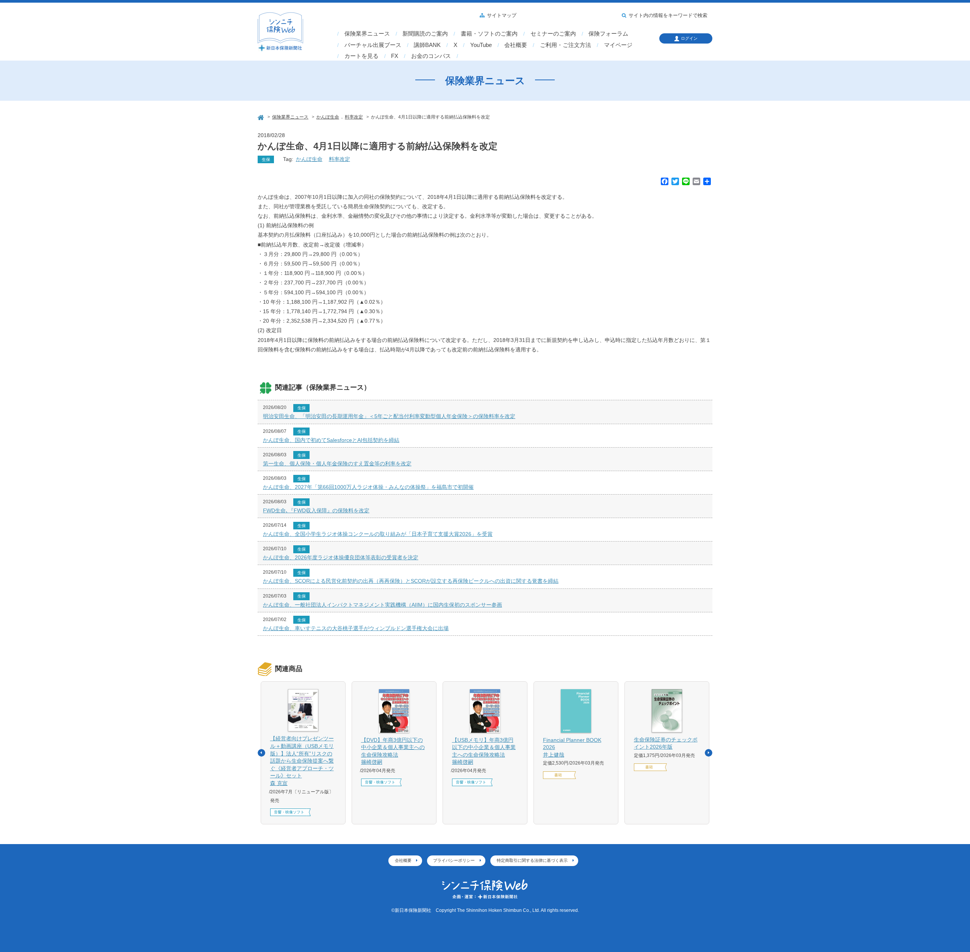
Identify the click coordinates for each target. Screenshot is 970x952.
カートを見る (361, 56)
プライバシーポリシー (454, 860)
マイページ (618, 45)
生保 (266, 159)
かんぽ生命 (309, 159)
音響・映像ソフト (289, 812)
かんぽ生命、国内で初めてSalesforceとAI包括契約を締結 (331, 440)
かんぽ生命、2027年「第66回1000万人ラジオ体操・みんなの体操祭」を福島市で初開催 (368, 487)
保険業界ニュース (367, 34)
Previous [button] (261, 753)
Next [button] (708, 753)
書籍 (558, 775)
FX (394, 56)
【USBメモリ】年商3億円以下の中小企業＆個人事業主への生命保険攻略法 (484, 751)
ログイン (689, 38)
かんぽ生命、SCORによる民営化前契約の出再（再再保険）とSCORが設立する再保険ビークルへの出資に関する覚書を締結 (411, 581)
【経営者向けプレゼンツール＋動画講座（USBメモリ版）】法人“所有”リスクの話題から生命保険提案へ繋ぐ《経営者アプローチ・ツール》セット (302, 760)
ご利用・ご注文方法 (565, 45)
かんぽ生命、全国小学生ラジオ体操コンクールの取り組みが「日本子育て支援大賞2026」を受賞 (378, 534)
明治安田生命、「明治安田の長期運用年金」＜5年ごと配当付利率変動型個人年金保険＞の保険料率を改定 (389, 416)
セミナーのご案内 (553, 34)
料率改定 (339, 159)
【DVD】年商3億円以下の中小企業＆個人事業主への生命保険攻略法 (393, 751)
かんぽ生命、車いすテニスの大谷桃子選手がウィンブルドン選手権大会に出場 (356, 628)
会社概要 (515, 45)
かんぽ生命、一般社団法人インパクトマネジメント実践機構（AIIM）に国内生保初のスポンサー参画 (382, 605)
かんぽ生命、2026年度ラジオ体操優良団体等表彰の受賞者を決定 (340, 557)
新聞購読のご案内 (425, 34)
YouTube (481, 45)
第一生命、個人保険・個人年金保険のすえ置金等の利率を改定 (337, 463)
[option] (303, 752)
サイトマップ (501, 15)
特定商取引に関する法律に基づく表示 (532, 860)
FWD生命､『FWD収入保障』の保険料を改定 (316, 510)
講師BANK (427, 45)
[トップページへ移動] (261, 116)
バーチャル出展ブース (372, 45)
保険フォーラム (608, 34)
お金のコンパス (431, 56)
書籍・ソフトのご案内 (489, 34)
